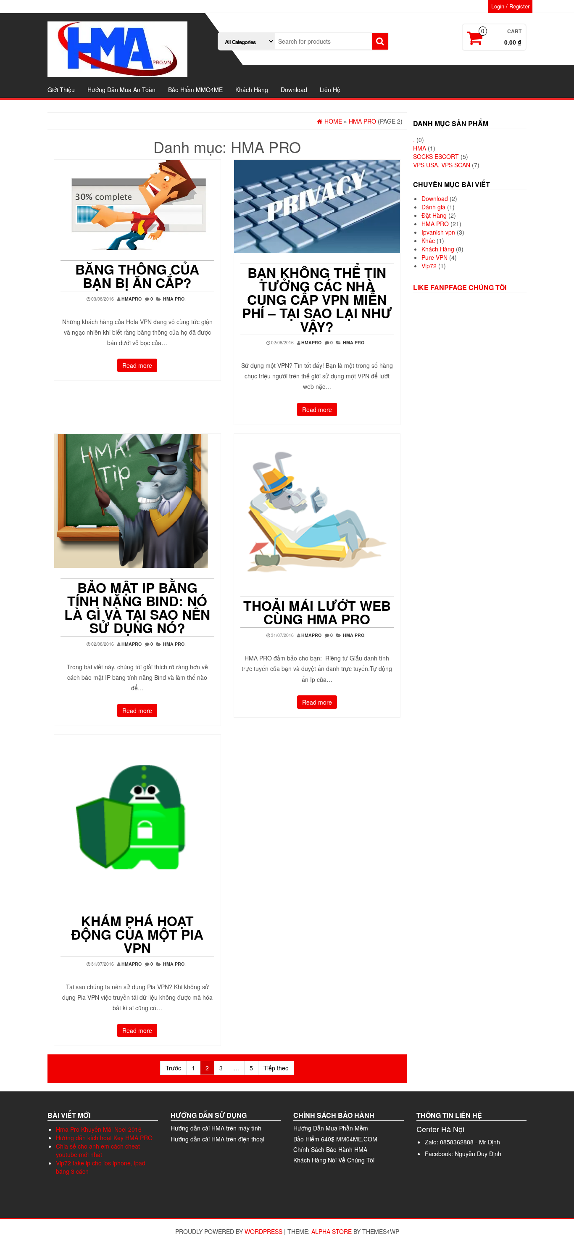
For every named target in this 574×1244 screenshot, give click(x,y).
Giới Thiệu (61, 89)
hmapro (131, 299)
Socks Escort (436, 156)
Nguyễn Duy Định (478, 1153)
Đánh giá (433, 207)
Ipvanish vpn (438, 232)
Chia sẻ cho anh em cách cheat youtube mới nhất (98, 1150)
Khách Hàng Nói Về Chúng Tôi (333, 1160)
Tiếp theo (276, 1068)
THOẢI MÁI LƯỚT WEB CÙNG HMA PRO (317, 612)
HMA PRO (173, 299)
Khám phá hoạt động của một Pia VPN (137, 934)
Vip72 (429, 265)
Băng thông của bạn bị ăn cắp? (137, 275)
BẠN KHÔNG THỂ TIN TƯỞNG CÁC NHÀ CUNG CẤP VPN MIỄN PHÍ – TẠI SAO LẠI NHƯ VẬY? (317, 299)
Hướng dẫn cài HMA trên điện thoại (217, 1139)
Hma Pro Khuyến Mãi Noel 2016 (99, 1129)
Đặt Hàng (434, 215)
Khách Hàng (251, 89)
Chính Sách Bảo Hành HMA (330, 1149)
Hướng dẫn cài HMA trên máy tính (216, 1128)
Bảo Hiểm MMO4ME (195, 89)
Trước (173, 1068)
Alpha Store (331, 1231)
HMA (419, 148)
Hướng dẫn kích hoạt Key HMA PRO (104, 1137)
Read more (137, 365)
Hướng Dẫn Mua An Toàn (121, 89)
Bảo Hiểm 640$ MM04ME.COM (335, 1139)
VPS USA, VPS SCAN (441, 165)
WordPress (263, 1231)
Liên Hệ (330, 89)
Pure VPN (434, 257)
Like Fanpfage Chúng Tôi (459, 287)
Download (294, 89)
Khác (428, 240)
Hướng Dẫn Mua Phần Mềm (330, 1128)
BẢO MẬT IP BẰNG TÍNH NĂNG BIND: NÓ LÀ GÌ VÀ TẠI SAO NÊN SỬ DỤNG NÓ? (137, 607)
